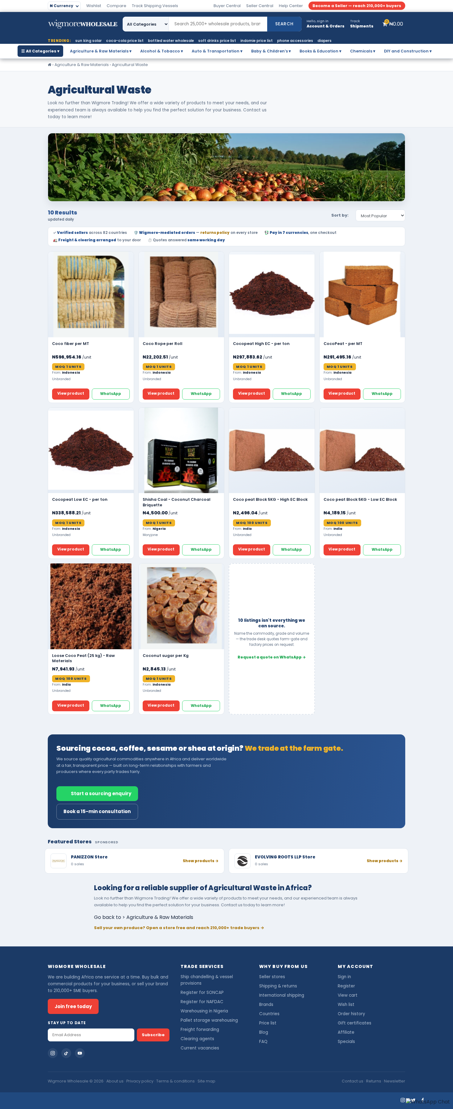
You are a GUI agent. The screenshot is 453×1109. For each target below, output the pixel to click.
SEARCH (284, 24)
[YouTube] (80, 1053)
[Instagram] (53, 1053)
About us (115, 1081)
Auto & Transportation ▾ (217, 51)
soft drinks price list (217, 40)
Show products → (200, 860)
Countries (269, 1014)
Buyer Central (227, 6)
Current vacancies (200, 1048)
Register (346, 986)
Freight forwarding (200, 1029)
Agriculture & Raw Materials (82, 64)
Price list (267, 1023)
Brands (266, 1004)
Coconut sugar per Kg (166, 655)
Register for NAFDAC (202, 1002)
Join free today (73, 1006)
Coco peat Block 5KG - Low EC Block (360, 499)
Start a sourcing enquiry (101, 793)
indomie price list (256, 40)
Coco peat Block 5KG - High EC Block (270, 499)
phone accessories (295, 40)
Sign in (344, 977)
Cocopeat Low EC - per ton (80, 499)
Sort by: (340, 215)
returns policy (215, 232)
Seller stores (272, 977)
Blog (263, 1032)
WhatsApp (110, 393)
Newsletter (394, 1081)
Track (155, 6)
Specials (346, 1042)
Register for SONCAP (202, 992)
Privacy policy (139, 1081)
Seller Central (259, 6)
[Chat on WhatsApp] (428, 1102)
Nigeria (159, 528)
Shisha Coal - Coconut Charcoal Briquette (176, 502)
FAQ (263, 1042)
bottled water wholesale (171, 40)
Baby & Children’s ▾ (271, 51)
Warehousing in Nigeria (204, 1011)
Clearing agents (197, 1039)
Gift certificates (354, 1023)
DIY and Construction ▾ (408, 51)
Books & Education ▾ (320, 51)
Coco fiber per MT (70, 343)
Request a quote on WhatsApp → (272, 657)
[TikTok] (66, 1053)
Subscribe (153, 1035)
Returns (373, 1081)
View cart (347, 995)
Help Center (291, 6)
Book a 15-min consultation (97, 811)
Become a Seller (356, 5)
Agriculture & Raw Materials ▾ (101, 51)
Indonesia (71, 372)
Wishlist (93, 6)
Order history (351, 1014)
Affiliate (346, 1032)
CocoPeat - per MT (343, 343)
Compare (116, 6)
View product (70, 393)
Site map (206, 1081)
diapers (324, 40)
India (247, 528)
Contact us (352, 1081)
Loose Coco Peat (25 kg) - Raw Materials (83, 658)
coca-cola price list (125, 40)
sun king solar (88, 40)
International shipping (281, 995)
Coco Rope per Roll (162, 343)
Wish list (346, 1004)
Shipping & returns (278, 986)
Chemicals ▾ (362, 51)
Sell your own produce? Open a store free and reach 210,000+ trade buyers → (179, 928)
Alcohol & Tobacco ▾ (161, 51)
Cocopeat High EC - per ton (261, 343)
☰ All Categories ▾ (40, 51)
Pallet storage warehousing (209, 1020)
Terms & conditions (175, 1081)
